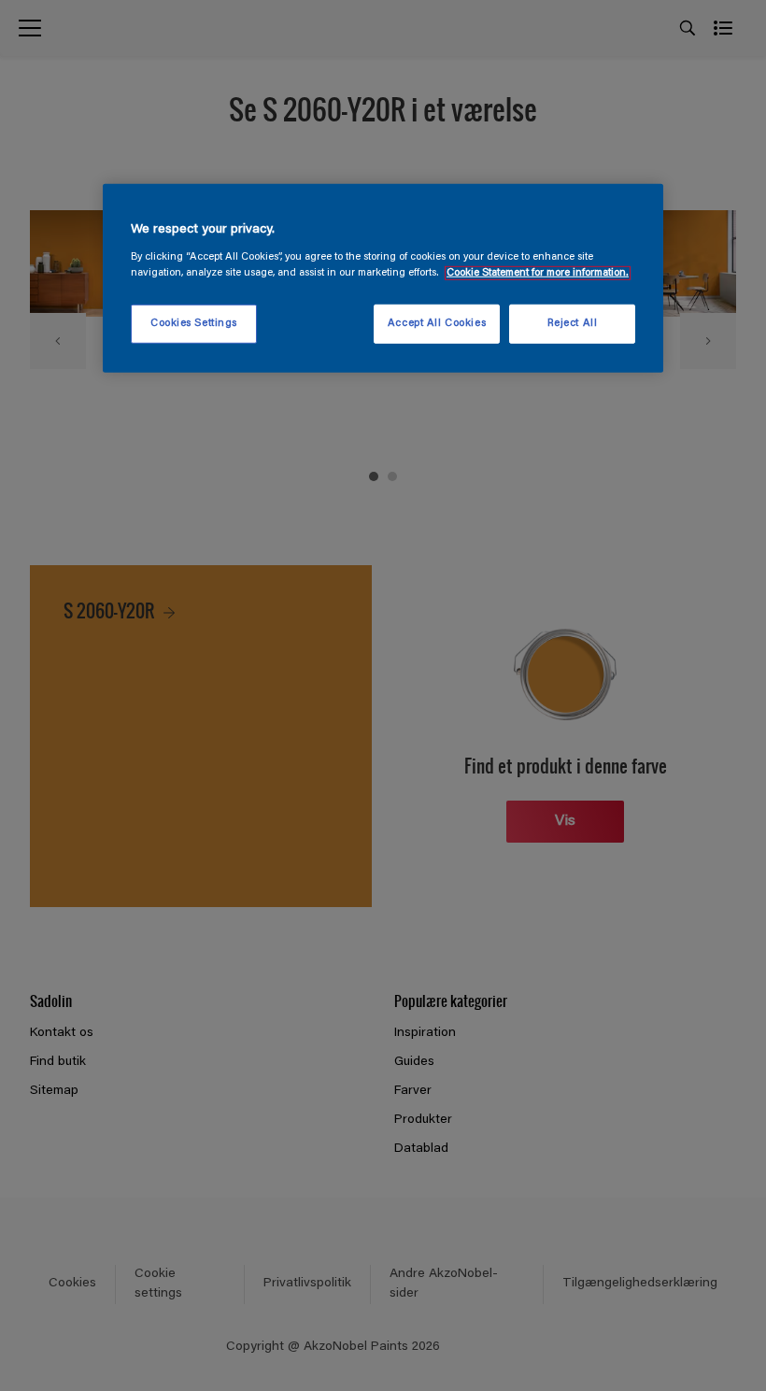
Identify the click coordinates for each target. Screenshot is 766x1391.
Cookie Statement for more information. (538, 273)
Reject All (572, 324)
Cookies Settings (193, 324)
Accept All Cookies (437, 324)
